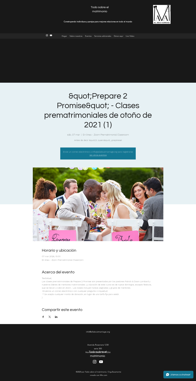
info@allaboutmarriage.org (98, 331)
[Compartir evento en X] (49, 317)
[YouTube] (51, 35)
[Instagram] (47, 35)
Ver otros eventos (98, 155)
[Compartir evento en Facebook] (43, 317)
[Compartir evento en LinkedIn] (56, 317)
